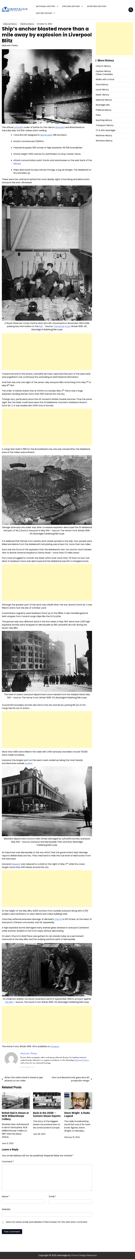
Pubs (98, 115)
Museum (16, 864)
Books (39, 19)
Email (52, 1196)
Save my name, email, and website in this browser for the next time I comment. (47, 1221)
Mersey (17, 163)
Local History (68, 28)
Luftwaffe (18, 127)
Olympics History (70, 33)
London (28, 763)
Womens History (104, 140)
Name (6, 1196)
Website (6, 1209)
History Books (44, 13)
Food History (102, 84)
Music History (102, 94)
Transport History (70, 22)
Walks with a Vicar (71, 12)
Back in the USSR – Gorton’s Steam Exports (47, 1114)
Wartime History (27, 24)
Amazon (54, 1046)
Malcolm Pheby (10, 45)
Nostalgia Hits (103, 104)
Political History (103, 110)
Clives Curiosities (70, 17)
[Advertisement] (47, 351)
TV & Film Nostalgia (105, 130)
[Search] (130, 9)
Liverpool (60, 127)
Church (58, 919)
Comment (8, 1161)
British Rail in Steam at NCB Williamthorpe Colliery (15, 1116)
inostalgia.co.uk (27, 1067)
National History (45, 6)
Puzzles (39, 29)
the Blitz (9, 1002)
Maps (38, 24)
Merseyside (46, 134)
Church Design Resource (84, 1255)
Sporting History (96, 6)
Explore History (71, 6)
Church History (103, 66)
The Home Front (62, 326)
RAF (41, 326)
